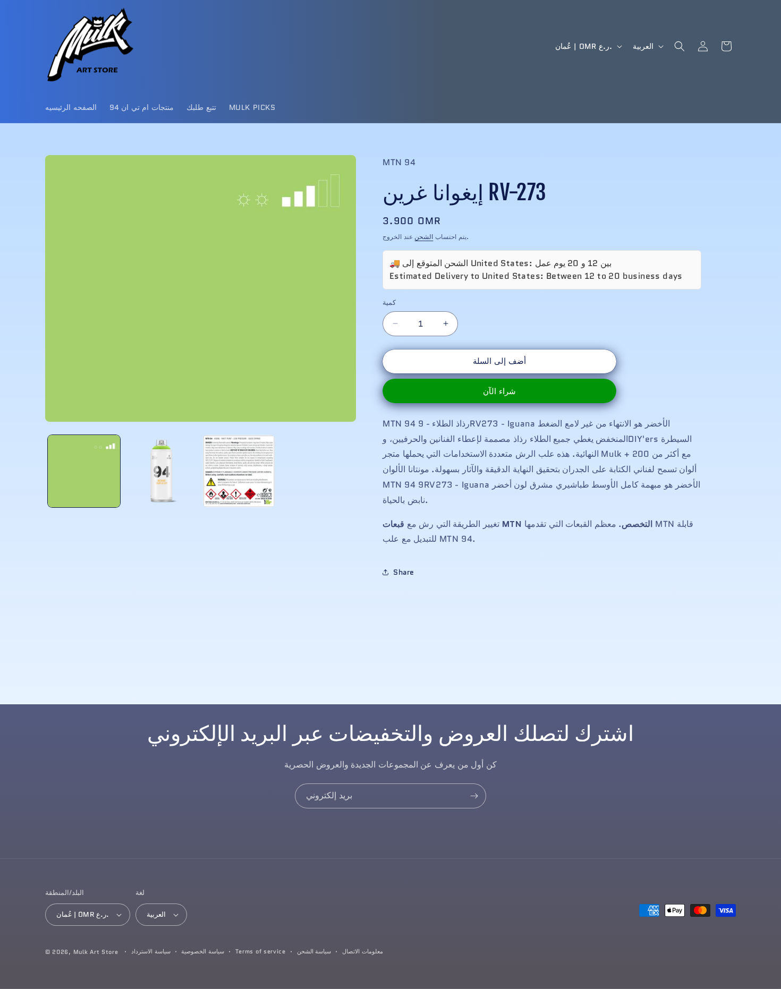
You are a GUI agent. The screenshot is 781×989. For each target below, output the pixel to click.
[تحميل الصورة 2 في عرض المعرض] (161, 471)
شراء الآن (499, 391)
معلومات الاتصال (362, 951)
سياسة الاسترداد (151, 951)
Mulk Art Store (95, 952)
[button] (679, 46)
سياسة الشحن (314, 951)
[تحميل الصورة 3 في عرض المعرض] (239, 471)
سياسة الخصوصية (202, 951)
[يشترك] (474, 795)
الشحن (423, 236)
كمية (389, 302)
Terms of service (260, 951)
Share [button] (403, 572)
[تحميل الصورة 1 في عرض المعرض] (84, 471)
